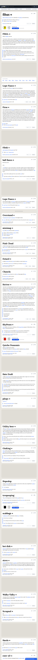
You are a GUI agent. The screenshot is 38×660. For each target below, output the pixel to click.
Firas (3, 127)
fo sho (11, 21)
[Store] (34, 6)
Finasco (16, 80)
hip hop (28, 201)
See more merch (21, 28)
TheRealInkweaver (9, 502)
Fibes (10, 80)
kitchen (5, 570)
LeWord (7, 237)
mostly (8, 230)
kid (16, 274)
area (7, 515)
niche (6, 347)
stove (3, 573)
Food (26, 93)
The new (5, 249)
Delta (3, 327)
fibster (33, 80)
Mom (4, 523)
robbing (30, 220)
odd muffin (8, 605)
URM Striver (7, 318)
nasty (22, 500)
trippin (8, 21)
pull (6, 403)
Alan (4, 50)
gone (30, 294)
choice (20, 40)
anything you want (8, 17)
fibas (3, 23)
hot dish (4, 554)
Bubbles (7, 36)
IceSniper (7, 619)
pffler (7, 392)
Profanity (16, 9)
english (12, 150)
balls (16, 170)
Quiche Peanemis (5, 353)
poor (5, 328)
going (9, 263)
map (4, 230)
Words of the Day (4, 9)
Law (16, 310)
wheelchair (9, 600)
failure (31, 296)
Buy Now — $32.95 (15, 28)
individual (7, 261)
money (24, 202)
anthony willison (7, 573)
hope (5, 458)
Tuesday (4, 432)
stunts (12, 403)
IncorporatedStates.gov (8, 59)
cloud (9, 250)
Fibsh (20, 80)
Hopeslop (4, 489)
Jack (10, 647)
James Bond (9, 403)
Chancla (4, 278)
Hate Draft (4, 392)
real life (14, 485)
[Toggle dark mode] (36, 6)
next (17, 498)
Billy (5, 384)
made (8, 617)
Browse (9, 9)
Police (4, 450)
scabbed (4, 515)
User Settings (34, 9)
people (27, 109)
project (14, 615)
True (25, 40)
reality (27, 247)
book (9, 330)
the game (13, 201)
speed (4, 452)
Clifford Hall (7, 554)
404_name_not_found (9, 334)
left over (7, 615)
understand (6, 217)
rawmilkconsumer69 (9, 489)
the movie (16, 351)
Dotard (4, 265)
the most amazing (9, 125)
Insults (21, 9)
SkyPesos (4, 334)
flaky (18, 515)
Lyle (4, 437)
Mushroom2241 (10, 353)
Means (4, 17)
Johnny (7, 458)
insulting (20, 17)
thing (24, 500)
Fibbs (13, 80)
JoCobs (7, 525)
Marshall (22, 302)
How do (8, 234)
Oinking (4, 460)
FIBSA (30, 80)
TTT (19, 308)
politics (23, 305)
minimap (4, 237)
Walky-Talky (4, 605)
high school (22, 54)
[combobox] (20, 7)
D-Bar (5, 23)
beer (5, 429)
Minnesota (4, 548)
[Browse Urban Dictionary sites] (4, 7)
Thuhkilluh (6, 649)
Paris (17, 330)
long (13, 261)
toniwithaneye (8, 252)
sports (26, 644)
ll (11, 109)
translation (6, 150)
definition (29, 597)
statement (13, 217)
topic (9, 217)
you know (11, 234)
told (10, 220)
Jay (7, 94)
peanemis (12, 351)
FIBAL (3, 59)
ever (18, 205)
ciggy (17, 569)
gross (23, 520)
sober (6, 247)
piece (16, 349)
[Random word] (31, 6)
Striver (4, 318)
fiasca (23, 80)
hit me (8, 276)
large (27, 548)
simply (14, 552)
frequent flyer (21, 327)
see (22, 498)
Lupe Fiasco (4, 101)
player (15, 232)
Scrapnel (4, 619)
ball (4, 167)
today (16, 647)
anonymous (7, 265)
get (12, 263)
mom (5, 276)
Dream (7, 306)
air (21, 94)
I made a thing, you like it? (8, 154)
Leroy (4, 220)
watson (6, 405)
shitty (4, 401)
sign (4, 658)
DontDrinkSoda (8, 460)
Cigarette (4, 562)
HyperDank (7, 178)
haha (26, 603)
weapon (9, 274)
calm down (24, 263)
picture (7, 483)
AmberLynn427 (9, 207)
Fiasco (6, 99)
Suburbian (8, 101)
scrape (15, 523)
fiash (26, 80)
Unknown (10, 152)
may (34, 40)
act (4, 498)
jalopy (3, 405)
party (18, 617)
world (29, 94)
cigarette (15, 562)
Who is (5, 123)
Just (4, 332)
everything (16, 230)
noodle (8, 552)
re (29, 112)
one (18, 19)
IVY (22, 308)
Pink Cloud (4, 252)
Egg (7, 152)
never (13, 109)
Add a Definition (28, 9)
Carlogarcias (6, 127)
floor (31, 617)
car (5, 401)
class (33, 644)
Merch (34, 23)
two (19, 658)
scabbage (4, 525)
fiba (3, 80)
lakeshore (8, 442)
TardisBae (7, 278)
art (12, 615)
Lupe (4, 99)
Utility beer (4, 442)
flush (18, 500)
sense (26, 261)
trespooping (4, 502)
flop (25, 274)
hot (9, 552)
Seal (3, 150)
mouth (22, 569)
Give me (5, 351)
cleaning (32, 436)
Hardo (3, 649)
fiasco (6, 80)
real (11, 88)
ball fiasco (4, 178)
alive (16, 99)
